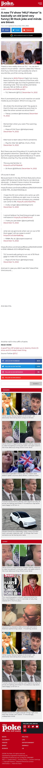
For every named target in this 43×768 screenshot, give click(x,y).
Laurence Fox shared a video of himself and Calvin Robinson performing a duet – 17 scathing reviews (19, 628)
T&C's (3, 759)
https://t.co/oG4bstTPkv (26, 202)
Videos (4, 742)
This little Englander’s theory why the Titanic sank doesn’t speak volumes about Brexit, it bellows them (20, 474)
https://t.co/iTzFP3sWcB (13, 165)
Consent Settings (34, 759)
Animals (25, 745)
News (4, 737)
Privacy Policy (22, 759)
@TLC (25, 87)
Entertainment (28, 742)
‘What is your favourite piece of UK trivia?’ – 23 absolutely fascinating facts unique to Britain (18, 417)
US (23, 748)
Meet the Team (17, 763)
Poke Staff (4, 26)
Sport (4, 745)
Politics (25, 737)
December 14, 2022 (29, 92)
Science (5, 748)
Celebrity (3, 8)
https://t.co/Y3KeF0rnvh (23, 217)
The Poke (12, 3)
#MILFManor (19, 78)
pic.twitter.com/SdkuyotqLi (14, 89)
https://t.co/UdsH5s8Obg (13, 235)
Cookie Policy (12, 759)
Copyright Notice (8, 761)
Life (23, 739)
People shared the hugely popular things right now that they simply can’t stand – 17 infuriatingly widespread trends (20, 714)
